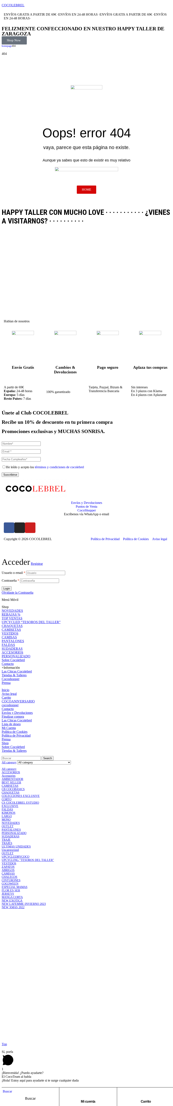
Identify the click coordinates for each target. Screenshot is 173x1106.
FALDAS (8, 645)
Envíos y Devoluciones (17, 712)
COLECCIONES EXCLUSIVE (21, 796)
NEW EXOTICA (12, 900)
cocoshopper (10, 705)
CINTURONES (11, 880)
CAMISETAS (11, 629)
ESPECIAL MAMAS (14, 887)
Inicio (5, 690)
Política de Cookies (14, 731)
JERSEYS (8, 893)
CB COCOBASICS (13, 789)
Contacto (8, 664)
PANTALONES (13, 641)
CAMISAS (9, 637)
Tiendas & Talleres (14, 675)
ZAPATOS (8, 866)
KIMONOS (8, 812)
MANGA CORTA (12, 897)
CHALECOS (9, 877)
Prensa (6, 683)
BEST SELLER (11, 782)
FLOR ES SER (11, 890)
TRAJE (6, 839)
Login (6, 588)
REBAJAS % (11, 614)
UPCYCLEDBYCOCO (15, 856)
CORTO (6, 799)
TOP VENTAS (12, 618)
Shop (5, 743)
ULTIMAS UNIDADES (16, 846)
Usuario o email (13, 573)
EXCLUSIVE (10, 806)
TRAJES (7, 843)
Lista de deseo (11, 724)
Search (47, 758)
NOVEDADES (12, 610)
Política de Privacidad (16, 735)
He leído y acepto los (45, 467)
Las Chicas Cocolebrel (17, 671)
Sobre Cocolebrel (13, 660)
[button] (14, 40)
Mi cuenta (88, 1101)
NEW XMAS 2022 (13, 907)
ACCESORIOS (12, 652)
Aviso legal (9, 694)
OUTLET (8, 826)
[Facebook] (9, 527)
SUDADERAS (12, 648)
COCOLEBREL (13, 5)
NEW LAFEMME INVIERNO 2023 (24, 904)
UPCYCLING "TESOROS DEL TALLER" (28, 860)
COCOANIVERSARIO (18, 701)
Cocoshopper (10, 679)
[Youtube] (30, 527)
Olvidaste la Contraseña (17, 592)
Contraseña (10, 580)
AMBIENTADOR (12, 779)
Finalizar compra (13, 716)
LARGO (7, 816)
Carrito (146, 1101)
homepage (7, 45)
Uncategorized (10, 850)
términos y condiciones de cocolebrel (59, 467)
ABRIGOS (8, 870)
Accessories (8, 775)
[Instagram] (19, 527)
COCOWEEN (10, 883)
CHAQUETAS (12, 626)
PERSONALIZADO (16, 656)
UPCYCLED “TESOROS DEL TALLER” (31, 622)
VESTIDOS (10, 633)
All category (9, 769)
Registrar (37, 563)
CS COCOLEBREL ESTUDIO (20, 802)
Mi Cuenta (9, 728)
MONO (6, 819)
